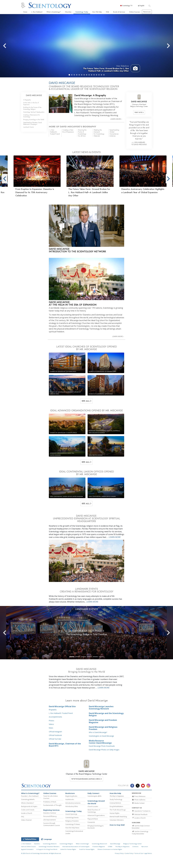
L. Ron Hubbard (36, 12)
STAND (110, 846)
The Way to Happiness (122, 846)
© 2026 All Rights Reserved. (41, 853)
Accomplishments (55, 717)
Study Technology (116, 799)
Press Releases (139, 796)
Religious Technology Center (132, 844)
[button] (69, 75)
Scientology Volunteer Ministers (49, 846)
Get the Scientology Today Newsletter (140, 832)
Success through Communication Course (51, 824)
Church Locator (93, 806)
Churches (68, 12)
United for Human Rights (68, 849)
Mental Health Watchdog (118, 816)
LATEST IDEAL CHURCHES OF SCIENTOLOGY (86, 348)
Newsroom (147, 12)
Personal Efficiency (50, 816)
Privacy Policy (119, 853)
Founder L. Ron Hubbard (29, 796)
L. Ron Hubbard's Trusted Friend (55, 132)
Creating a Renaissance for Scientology (31, 116)
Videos (51, 724)
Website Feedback (140, 814)
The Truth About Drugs (118, 810)
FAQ (107, 12)
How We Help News (72, 828)
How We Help (97, 12)
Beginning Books (71, 796)
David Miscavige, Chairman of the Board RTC (65, 744)
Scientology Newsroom (99, 844)
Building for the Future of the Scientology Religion (32, 108)
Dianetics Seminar (49, 813)
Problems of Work (49, 802)
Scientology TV (127, 5)
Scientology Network (49, 844)
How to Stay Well (117, 825)
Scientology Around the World (96, 802)
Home (25, 12)
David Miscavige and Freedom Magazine (103, 721)
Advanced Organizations (96, 815)
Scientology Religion (66, 844)
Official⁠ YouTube (55, 739)
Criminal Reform (115, 803)
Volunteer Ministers (117, 820)
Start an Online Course (28, 846)
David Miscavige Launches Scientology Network (101, 707)
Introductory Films (71, 806)
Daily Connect (93, 793)
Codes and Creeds (27, 810)
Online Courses (134, 12)
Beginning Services (51, 810)
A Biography (27, 100)
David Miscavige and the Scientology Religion (106, 714)
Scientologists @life (94, 796)
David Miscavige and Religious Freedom (103, 728)
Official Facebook (55, 735)
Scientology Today (82, 12)
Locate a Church (140, 818)
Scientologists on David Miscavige (101, 736)
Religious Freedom (72, 821)
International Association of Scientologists (75, 846)
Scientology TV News (72, 824)
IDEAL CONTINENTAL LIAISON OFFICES (86, 473)
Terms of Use (138, 853)
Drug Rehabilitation (116, 806)
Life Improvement (49, 820)
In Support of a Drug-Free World (46, 849)
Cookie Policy (129, 853)
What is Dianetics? (27, 803)
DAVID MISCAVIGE (87, 771)
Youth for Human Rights (86, 849)
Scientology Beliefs (28, 799)
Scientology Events (72, 817)
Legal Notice (148, 853)
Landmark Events (28, 127)
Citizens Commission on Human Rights (109, 849)
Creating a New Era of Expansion (68, 131)
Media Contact (139, 803)
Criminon (135, 846)
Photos (51, 720)
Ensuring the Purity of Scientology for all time (82, 133)
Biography (52, 709)
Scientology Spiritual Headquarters (33, 112)
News (51, 728)
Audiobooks (69, 799)
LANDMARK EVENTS (86, 609)
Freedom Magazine (99, 846)
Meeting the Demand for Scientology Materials (99, 133)
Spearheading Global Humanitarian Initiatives (114, 133)
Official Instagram (55, 731)
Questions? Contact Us (142, 811)
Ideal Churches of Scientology (94, 811)
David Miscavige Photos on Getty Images (104, 750)
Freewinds (91, 822)
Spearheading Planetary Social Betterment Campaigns (32, 123)
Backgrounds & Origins (29, 806)
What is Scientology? (53, 12)
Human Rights (114, 813)
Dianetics (37, 844)
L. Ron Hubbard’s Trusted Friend (61, 713)
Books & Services (119, 12)
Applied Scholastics (27, 849)
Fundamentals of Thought (52, 805)
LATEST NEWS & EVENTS (86, 152)
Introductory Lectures (72, 803)
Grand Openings (71, 814)
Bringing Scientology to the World (33, 119)
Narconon (144, 846)
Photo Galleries (139, 800)
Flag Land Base (93, 819)
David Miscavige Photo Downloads (102, 746)
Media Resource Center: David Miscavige (100, 741)
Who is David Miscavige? (98, 732)
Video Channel (26, 820)
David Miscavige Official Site (62, 706)
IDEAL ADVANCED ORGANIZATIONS (86, 410)
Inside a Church (26, 813)
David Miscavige (115, 844)
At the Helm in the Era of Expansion (31, 104)
